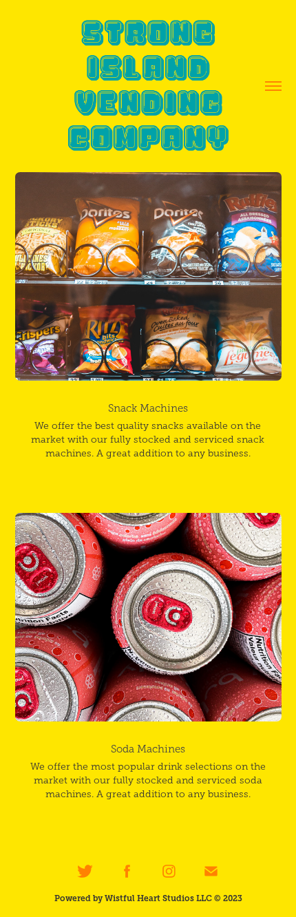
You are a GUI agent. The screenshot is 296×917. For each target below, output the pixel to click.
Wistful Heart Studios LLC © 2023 (173, 898)
